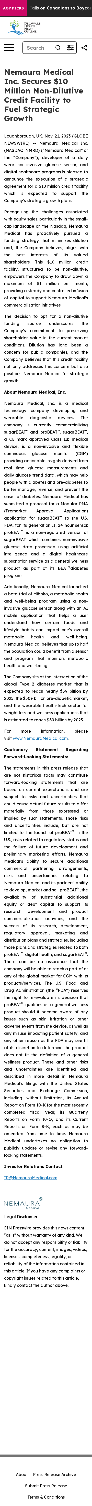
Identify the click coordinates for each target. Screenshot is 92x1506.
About (22, 1474)
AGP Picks (13, 8)
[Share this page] (84, 48)
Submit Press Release (46, 1485)
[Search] (58, 48)
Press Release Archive (54, 1474)
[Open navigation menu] (9, 48)
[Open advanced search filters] (70, 48)
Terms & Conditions (46, 1497)
